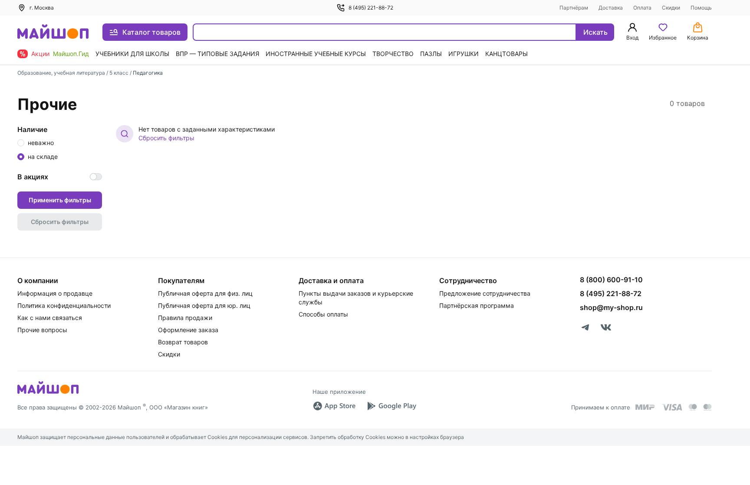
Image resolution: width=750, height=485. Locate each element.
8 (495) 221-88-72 (371, 7)
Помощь (701, 7)
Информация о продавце (54, 293)
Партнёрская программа (476, 305)
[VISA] (671, 407)
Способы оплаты (323, 314)
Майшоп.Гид (71, 53)
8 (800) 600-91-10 (611, 279)
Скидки (671, 7)
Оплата (642, 7)
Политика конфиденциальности (64, 305)
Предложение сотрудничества (484, 293)
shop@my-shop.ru (611, 307)
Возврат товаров (183, 342)
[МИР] (645, 407)
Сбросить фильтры (166, 138)
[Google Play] (391, 406)
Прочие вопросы (42, 329)
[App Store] (334, 406)
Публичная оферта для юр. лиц (204, 305)
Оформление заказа (188, 329)
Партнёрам (573, 7)
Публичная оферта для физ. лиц (205, 293)
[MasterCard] (692, 407)
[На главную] (53, 32)
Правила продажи (185, 317)
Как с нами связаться (49, 317)
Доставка (611, 7)
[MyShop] (48, 392)
